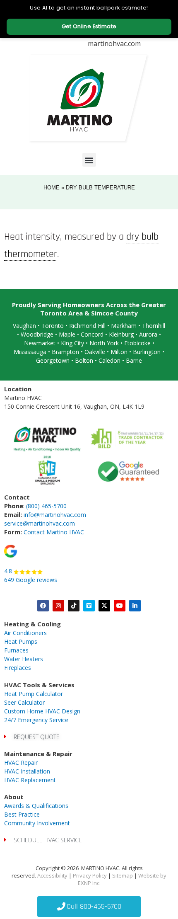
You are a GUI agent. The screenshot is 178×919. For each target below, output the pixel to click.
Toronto (52, 326)
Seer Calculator (24, 702)
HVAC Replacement (30, 780)
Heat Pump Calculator (33, 694)
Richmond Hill (87, 326)
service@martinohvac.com (39, 523)
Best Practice (22, 814)
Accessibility (52, 875)
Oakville (94, 352)
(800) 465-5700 (46, 506)
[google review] (10, 551)
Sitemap (122, 875)
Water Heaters (23, 659)
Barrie (134, 360)
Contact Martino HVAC (54, 532)
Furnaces (16, 650)
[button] (89, 160)
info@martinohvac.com (55, 515)
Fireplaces (17, 668)
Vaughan (24, 326)
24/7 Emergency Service (36, 720)
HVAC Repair (21, 762)
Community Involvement (37, 823)
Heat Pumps (20, 641)
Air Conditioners (25, 633)
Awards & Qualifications (36, 806)
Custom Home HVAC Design (42, 711)
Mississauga (30, 352)
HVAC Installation (27, 771)
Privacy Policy (90, 875)
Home (51, 187)
